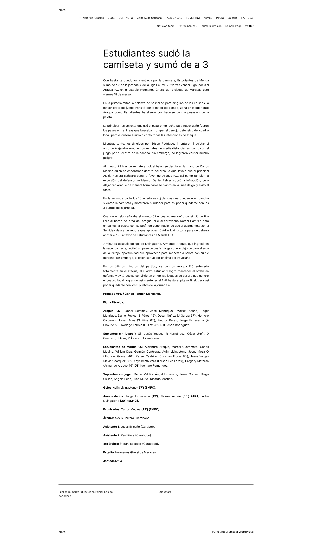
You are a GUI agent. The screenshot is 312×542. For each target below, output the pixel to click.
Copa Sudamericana (149, 17)
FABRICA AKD (174, 17)
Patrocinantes (186, 26)
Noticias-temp (166, 26)
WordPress (246, 531)
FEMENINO (193, 17)
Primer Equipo (104, 491)
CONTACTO (125, 17)
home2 (208, 17)
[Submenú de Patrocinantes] (197, 26)
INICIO (220, 17)
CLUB (111, 17)
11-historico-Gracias (91, 17)
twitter (249, 26)
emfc (61, 10)
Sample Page (233, 26)
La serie (232, 17)
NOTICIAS (247, 17)
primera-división (211, 26)
